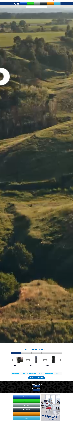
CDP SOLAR (27, 401)
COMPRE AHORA (36, 389)
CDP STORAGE (27, 405)
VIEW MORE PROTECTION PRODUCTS (36, 377)
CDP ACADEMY (27, 418)
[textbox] (53, 0)
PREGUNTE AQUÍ (36, 385)
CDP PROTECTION (27, 396)
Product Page (15, 373)
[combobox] (53, 0)
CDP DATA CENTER (27, 409)
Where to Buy (23, 373)
